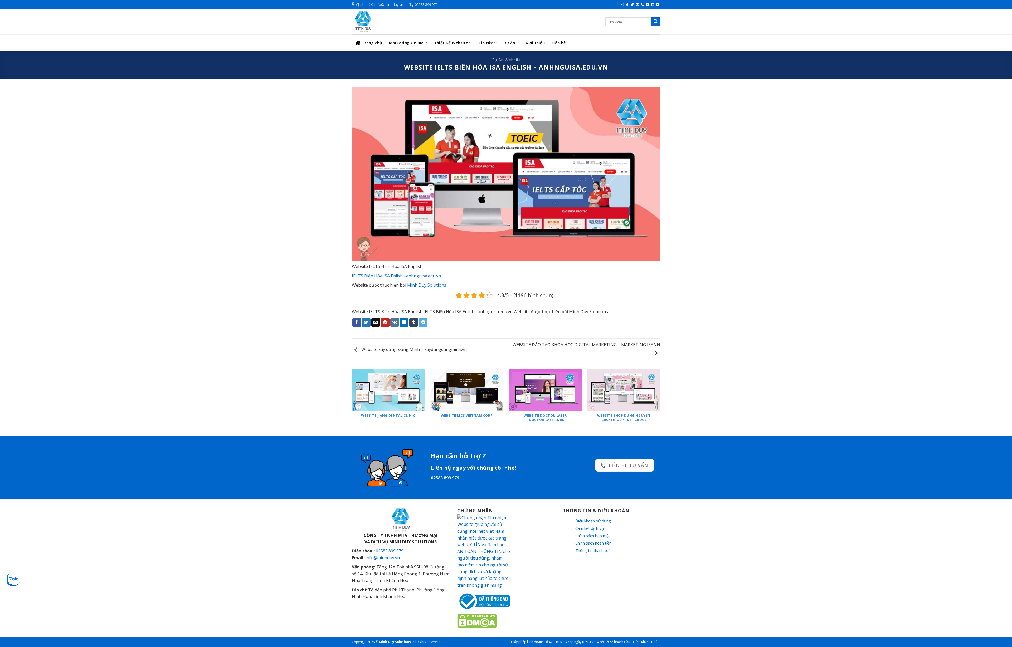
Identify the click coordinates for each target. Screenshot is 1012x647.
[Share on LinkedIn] (404, 322)
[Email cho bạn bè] (375, 322)
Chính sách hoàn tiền (593, 543)
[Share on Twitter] (366, 322)
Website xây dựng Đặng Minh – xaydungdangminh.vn (413, 349)
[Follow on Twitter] (632, 5)
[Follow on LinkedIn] (652, 5)
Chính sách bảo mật (592, 535)
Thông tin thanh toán (594, 550)
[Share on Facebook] (356, 322)
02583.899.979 (389, 551)
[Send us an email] (637, 5)
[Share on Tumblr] (413, 322)
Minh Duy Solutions (426, 285)
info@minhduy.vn (383, 558)
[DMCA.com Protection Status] (477, 620)
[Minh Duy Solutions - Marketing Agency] (391, 21)
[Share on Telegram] (423, 322)
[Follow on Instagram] (622, 5)
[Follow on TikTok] (627, 5)
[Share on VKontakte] (394, 322)
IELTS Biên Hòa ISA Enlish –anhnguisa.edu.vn (396, 276)
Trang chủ (372, 42)
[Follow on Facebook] (617, 5)
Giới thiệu (535, 42)
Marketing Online (406, 42)
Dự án (509, 42)
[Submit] (655, 21)
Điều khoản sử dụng (593, 520)
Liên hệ (559, 42)
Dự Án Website (506, 60)
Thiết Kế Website (451, 42)
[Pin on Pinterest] (385, 322)
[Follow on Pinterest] (647, 5)
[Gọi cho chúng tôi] (642, 5)
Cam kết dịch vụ (589, 528)
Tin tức (486, 42)
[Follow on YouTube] (657, 5)
